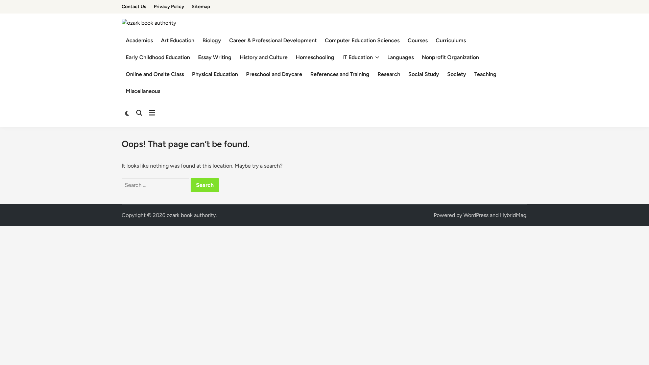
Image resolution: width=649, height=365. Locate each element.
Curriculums (451, 40)
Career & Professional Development (273, 40)
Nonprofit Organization (450, 57)
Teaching (485, 74)
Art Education (177, 40)
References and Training (339, 74)
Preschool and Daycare (274, 74)
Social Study (423, 74)
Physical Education (215, 74)
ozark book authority (191, 215)
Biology (211, 40)
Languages (400, 57)
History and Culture (264, 57)
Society (456, 74)
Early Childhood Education (158, 57)
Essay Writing (215, 57)
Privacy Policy (169, 6)
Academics (139, 40)
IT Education (357, 57)
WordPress (475, 215)
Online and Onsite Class (155, 74)
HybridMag (513, 215)
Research (389, 74)
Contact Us (134, 6)
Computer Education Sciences (362, 40)
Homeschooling (315, 57)
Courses (418, 40)
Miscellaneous (143, 91)
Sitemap (201, 6)
